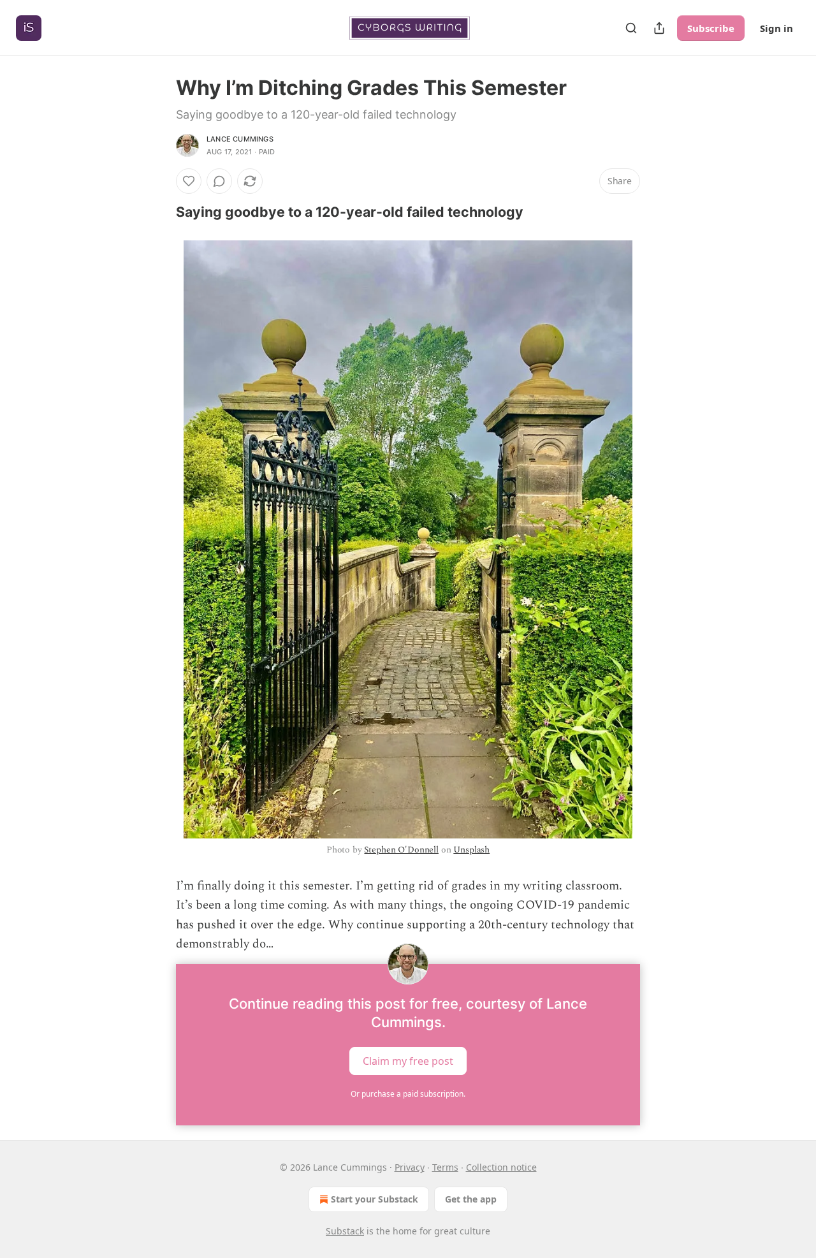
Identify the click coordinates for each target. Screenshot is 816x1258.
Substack (345, 1231)
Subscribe (710, 28)
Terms (445, 1167)
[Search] (631, 28)
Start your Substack (374, 1199)
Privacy (410, 1167)
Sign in (776, 28)
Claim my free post (408, 1061)
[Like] (188, 181)
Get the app (471, 1199)
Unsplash (471, 849)
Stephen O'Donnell (401, 849)
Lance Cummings (240, 139)
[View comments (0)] (219, 181)
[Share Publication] (659, 28)
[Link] (158, 211)
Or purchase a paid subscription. (408, 1093)
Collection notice (501, 1167)
